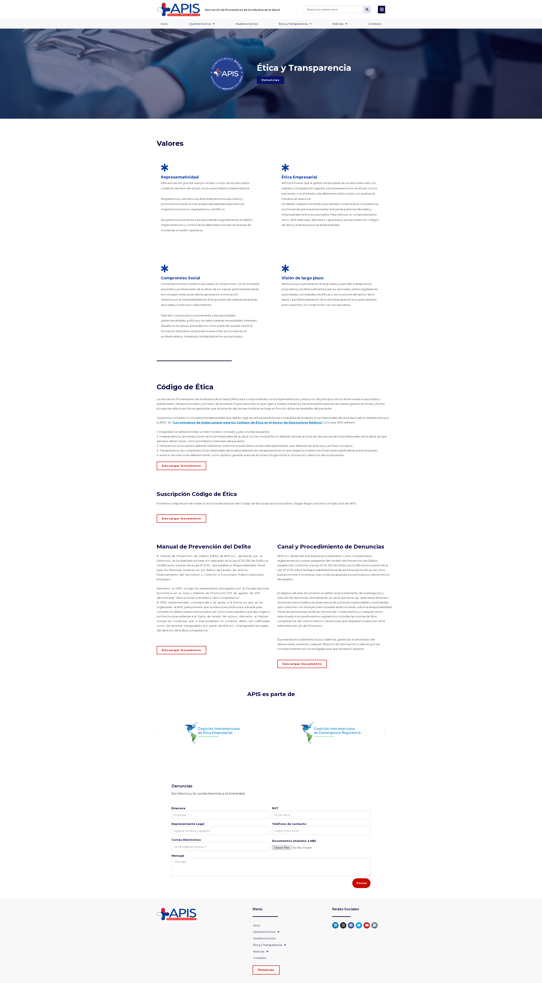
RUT (275, 808)
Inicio (164, 23)
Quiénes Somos (200, 23)
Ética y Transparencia (293, 23)
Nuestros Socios (247, 23)
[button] (157, 733)
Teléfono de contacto (289, 824)
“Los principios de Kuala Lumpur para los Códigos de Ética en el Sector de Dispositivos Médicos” (248, 422)
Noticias (337, 23)
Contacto (374, 23)
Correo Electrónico (186, 839)
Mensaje (177, 855)
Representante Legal (187, 824)
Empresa (178, 808)
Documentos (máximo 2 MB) (294, 840)
